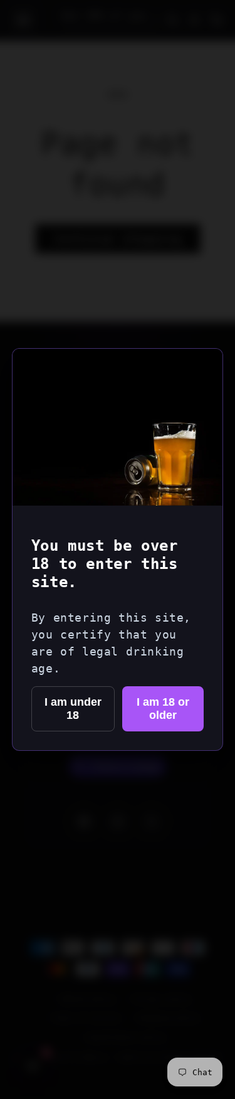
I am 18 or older (163, 708)
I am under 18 (73, 708)
